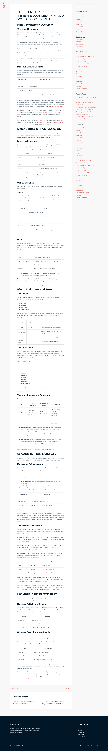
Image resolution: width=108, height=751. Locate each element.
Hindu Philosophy (81, 61)
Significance (79, 81)
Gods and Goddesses (82, 54)
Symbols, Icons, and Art (82, 83)
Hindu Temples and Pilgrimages (85, 64)
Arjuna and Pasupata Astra (51, 433)
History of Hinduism (81, 69)
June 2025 (79, 19)
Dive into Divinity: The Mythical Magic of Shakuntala (24, 702)
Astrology (78, 41)
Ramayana (34, 236)
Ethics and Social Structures (83, 51)
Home (10, 2)
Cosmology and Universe (83, 49)
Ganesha (41, 275)
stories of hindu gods (53, 589)
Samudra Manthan (50, 245)
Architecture (79, 39)
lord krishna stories (34, 549)
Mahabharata (24, 236)
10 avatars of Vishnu (58, 122)
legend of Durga (43, 122)
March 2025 (79, 27)
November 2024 (80, 29)
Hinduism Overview (81, 66)
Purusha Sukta (25, 541)
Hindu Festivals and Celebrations (85, 56)
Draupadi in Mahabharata (28, 435)
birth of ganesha (28, 678)
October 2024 (80, 32)
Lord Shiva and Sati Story (33, 557)
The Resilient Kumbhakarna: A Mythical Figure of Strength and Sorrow (53, 703)
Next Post (68, 688)
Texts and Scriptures (81, 88)
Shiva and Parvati (46, 112)
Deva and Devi (42, 120)
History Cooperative (57, 106)
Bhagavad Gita (80, 44)
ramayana (43, 678)
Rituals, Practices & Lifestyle (75, 2)
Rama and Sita (37, 445)
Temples (78, 86)
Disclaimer (81, 734)
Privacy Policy (81, 732)
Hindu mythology (57, 133)
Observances (79, 74)
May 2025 (78, 22)
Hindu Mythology (81, 59)
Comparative (79, 46)
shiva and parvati (42, 283)
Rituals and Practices (82, 78)
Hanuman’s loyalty (48, 445)
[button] (45, 2)
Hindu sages (26, 391)
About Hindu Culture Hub (21, 2)
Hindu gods (51, 449)
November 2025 (80, 17)
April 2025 (79, 24)
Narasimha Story (59, 579)
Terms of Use (81, 736)
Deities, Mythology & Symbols (56, 2)
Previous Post (14, 688)
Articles (11, 7)
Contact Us (81, 730)
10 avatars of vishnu (55, 283)
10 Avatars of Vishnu (48, 569)
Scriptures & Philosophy (37, 2)
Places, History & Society (93, 2)
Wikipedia (56, 315)
